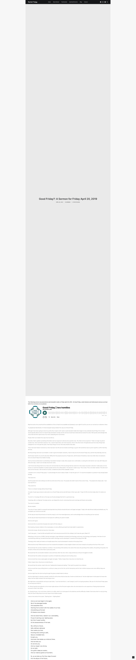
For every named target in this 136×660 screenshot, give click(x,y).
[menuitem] (49, 2)
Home (49, 1)
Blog (81, 1)
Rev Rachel (77, 202)
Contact (86, 1)
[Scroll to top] (133, 657)
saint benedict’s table (53, 402)
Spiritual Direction (73, 1)
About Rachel (56, 1)
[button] (101, 2)
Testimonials (64, 1)
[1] (85, 538)
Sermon (68, 202)
